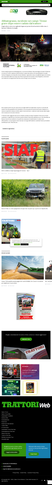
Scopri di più (34, 454)
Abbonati (44, 1)
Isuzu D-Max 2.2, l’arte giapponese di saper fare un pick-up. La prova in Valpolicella (25, 208)
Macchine (14, 211)
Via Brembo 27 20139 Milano (10, 463)
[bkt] (26, 11)
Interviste (14, 173)
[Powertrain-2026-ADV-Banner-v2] (11, 371)
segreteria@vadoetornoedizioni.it (11, 469)
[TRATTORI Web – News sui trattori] (6, 1)
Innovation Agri (5, 439)
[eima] (26, 65)
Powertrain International (7, 423)
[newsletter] (11, 387)
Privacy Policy (16, 472)
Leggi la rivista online (11, 452)
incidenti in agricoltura (8, 128)
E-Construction (5, 427)
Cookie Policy (23, 472)
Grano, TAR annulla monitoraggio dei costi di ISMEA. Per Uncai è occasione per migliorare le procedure (22, 282)
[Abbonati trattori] (30, 387)
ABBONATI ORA (26, 339)
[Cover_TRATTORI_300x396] (26, 231)
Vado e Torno (5, 412)
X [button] (39, 239)
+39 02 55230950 (7, 466)
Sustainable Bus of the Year (8, 431)
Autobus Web (5, 418)
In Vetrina (11, 173)
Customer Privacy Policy (33, 472)
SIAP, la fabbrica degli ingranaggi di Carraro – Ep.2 (15, 170)
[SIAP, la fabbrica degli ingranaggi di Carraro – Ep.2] (26, 155)
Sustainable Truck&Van (7, 416)
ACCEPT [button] (17, 244)
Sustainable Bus (5, 419)
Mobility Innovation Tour (8, 437)
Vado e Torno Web (6, 414)
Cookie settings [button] (24, 244)
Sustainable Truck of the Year (9, 429)
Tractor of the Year (6, 435)
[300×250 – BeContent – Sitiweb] (30, 371)
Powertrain (4, 421)
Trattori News (11, 285)
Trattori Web (5, 425)
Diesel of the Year (6, 433)
